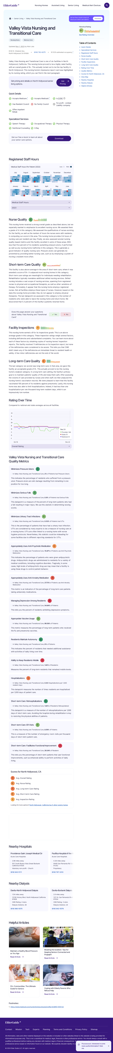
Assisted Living (58, 5)
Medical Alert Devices (91, 5)
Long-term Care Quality (89, 65)
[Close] (108, 1045)
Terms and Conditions (63, 1029)
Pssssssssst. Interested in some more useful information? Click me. (93, 1046)
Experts (36, 1029)
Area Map (84, 77)
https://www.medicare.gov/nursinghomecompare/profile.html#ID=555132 (37, 1007)
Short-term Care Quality (90, 59)
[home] (11, 5)
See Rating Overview (86, 35)
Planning (46, 1029)
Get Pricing (63, 82)
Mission (19, 1029)
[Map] (41, 827)
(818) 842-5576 (58, 909)
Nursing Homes (41, 5)
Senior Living (73, 5)
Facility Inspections (88, 62)
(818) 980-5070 (16, 909)
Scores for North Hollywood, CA (92, 74)
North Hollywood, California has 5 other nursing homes (48, 805)
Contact (8, 1029)
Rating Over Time (87, 68)
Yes (55, 314)
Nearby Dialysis (87, 83)
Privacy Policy (81, 1029)
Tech (27, 1029)
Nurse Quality (86, 56)
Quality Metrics (86, 71)
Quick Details (86, 47)
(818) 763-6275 (40, 52)
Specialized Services (88, 50)
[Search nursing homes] (106, 5)
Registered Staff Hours (89, 53)
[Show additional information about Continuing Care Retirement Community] (64, 98)
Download (98, 18)
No (67, 314)
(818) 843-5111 (16, 872)
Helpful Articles (86, 86)
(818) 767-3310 (57, 872)
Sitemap (94, 1029)
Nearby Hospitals (87, 80)
